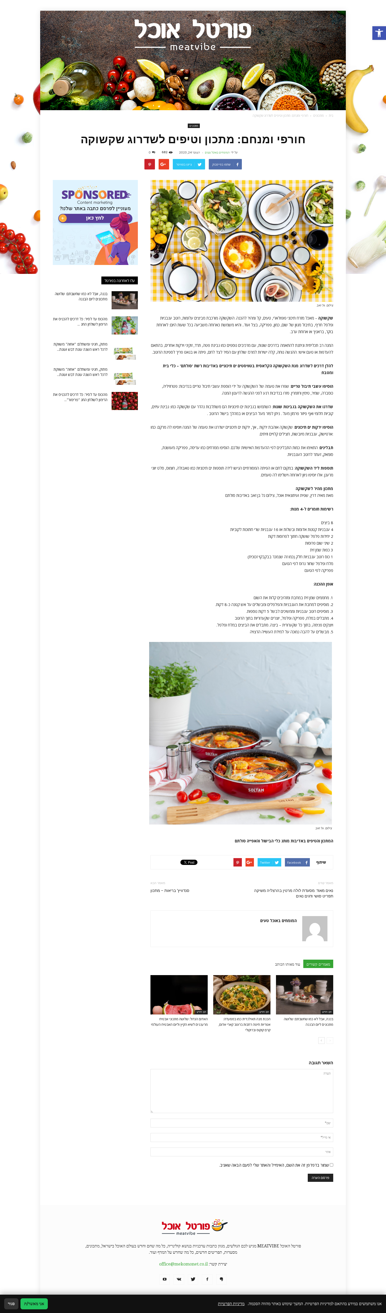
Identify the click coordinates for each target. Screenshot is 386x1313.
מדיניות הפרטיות (231, 1303)
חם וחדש (327, 1012)
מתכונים (193, 125)
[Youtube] (164, 1279)
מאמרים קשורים (318, 964)
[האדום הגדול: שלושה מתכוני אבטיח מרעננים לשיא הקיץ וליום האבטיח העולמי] (179, 994)
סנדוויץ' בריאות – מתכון (169, 890)
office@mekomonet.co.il (183, 1264)
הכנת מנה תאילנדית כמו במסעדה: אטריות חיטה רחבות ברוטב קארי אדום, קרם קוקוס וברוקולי (244, 1024)
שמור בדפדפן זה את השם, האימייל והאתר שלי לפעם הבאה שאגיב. (274, 1165)
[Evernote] (221, 1279)
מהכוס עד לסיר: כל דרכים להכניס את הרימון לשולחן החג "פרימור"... (80, 397)
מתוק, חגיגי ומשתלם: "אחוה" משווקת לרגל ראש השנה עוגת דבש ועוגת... (80, 347)
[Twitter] (193, 1279)
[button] (379, 33)
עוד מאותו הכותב (287, 964)
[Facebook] (207, 1279)
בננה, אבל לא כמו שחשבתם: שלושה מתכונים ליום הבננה (81, 296)
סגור (11, 1303)
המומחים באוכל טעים (217, 152)
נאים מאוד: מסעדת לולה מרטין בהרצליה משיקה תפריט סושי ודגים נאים (293, 893)
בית (331, 115)
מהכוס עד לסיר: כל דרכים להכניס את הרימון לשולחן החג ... (80, 321)
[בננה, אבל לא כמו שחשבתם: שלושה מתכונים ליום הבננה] (304, 994)
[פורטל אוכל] (193, 60)
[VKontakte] (179, 1279)
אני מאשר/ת (34, 1303)
